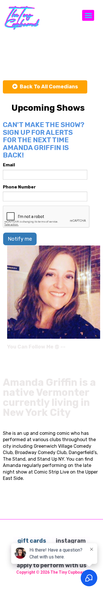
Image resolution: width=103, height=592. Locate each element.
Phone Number (19, 187)
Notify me (20, 239)
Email (9, 165)
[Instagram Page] (96, 349)
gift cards (31, 540)
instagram (71, 540)
